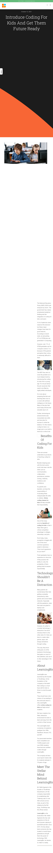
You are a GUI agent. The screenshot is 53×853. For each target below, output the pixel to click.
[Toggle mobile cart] (50, 5)
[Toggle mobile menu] (47, 5)
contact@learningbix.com (30, 1)
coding (49, 353)
